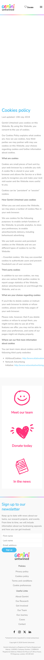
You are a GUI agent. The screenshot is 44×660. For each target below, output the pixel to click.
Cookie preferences (22, 585)
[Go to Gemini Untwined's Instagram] (19, 632)
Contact (22, 89)
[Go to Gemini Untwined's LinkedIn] (29, 632)
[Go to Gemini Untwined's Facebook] (14, 632)
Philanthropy (22, 60)
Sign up (9, 550)
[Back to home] (8, 7)
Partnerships (22, 64)
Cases (22, 84)
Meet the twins (22, 33)
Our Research (22, 46)
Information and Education (22, 40)
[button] (41, 7)
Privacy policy (22, 571)
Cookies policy (22, 576)
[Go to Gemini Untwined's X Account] (24, 632)
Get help (22, 94)
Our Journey (22, 78)
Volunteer (22, 68)
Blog (22, 36)
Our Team (22, 73)
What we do (22, 25)
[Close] (41, 18)
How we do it (22, 29)
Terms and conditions (22, 580)
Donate (22, 56)
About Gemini (22, 20)
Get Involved (22, 51)
